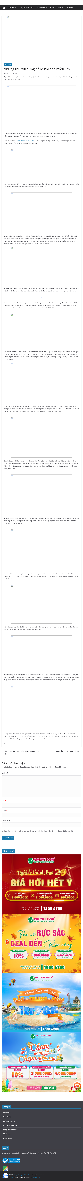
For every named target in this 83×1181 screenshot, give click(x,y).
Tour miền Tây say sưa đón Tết (67, 751)
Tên (4, 801)
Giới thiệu (12, 8)
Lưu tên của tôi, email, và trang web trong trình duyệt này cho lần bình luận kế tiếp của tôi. (38, 831)
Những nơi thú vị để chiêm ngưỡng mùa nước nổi (21, 752)
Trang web (6, 820)
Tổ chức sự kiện (56, 8)
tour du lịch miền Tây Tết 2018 (26, 141)
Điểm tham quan (9, 1121)
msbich (16, 73)
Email (4, 810)
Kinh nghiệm (42, 8)
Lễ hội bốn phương (26, 8)
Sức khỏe (69, 8)
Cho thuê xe (7, 1138)
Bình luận (6, 773)
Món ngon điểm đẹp (10, 1125)
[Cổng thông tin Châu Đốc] (4, 7)
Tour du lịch (7, 1117)
